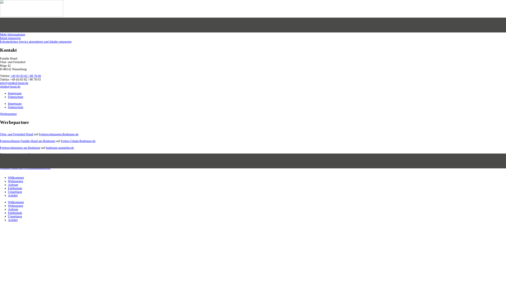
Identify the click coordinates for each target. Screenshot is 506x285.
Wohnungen (15, 181)
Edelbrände (15, 188)
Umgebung (15, 192)
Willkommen (16, 177)
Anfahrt (13, 195)
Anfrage (13, 184)
